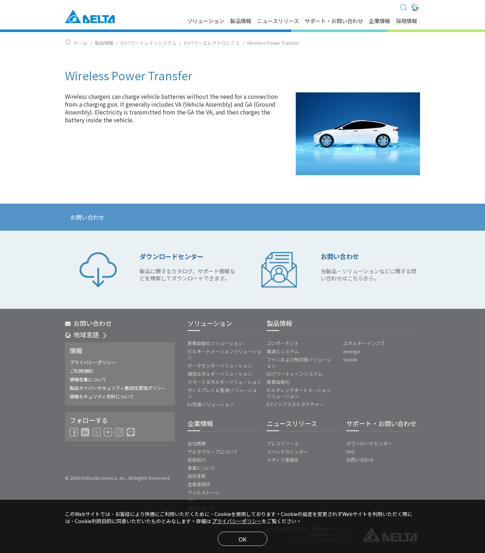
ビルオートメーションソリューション (224, 354)
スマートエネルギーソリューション (224, 381)
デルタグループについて (212, 451)
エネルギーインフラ (364, 343)
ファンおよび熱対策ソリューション (299, 362)
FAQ (350, 451)
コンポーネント (283, 343)
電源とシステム (283, 351)
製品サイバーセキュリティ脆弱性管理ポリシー (118, 388)
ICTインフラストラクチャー (295, 404)
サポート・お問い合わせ (334, 21)
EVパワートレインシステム (148, 43)
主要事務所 (199, 484)
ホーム (80, 43)
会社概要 (196, 443)
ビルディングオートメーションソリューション (299, 393)
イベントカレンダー (287, 451)
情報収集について (88, 379)
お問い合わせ (87, 217)
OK (242, 539)
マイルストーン (203, 492)
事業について (201, 468)
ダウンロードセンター (369, 443)
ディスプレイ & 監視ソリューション (222, 393)
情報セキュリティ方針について (102, 396)
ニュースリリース (278, 21)
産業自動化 (278, 381)
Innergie (352, 351)
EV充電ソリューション (210, 404)
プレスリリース (283, 443)
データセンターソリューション (219, 365)
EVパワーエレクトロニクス (212, 43)
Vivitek (350, 359)
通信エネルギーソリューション (219, 373)
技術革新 (196, 476)
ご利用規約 (81, 370)
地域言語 (86, 334)
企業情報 (379, 21)
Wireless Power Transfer (273, 43)
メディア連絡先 (283, 459)
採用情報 (406, 21)
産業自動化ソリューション (215, 343)
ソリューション (205, 21)
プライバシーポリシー (93, 362)
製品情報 (240, 21)
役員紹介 (196, 459)
